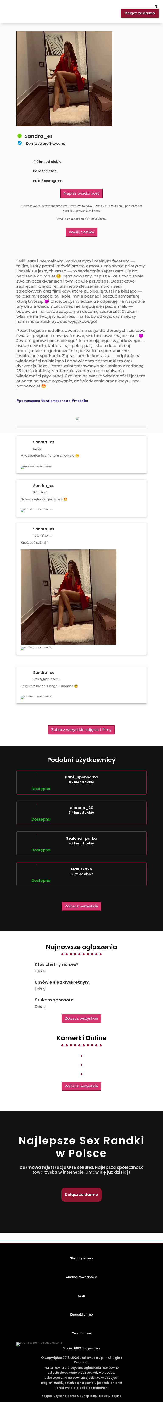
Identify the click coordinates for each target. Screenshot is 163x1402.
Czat (81, 1296)
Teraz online (81, 1333)
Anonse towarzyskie (81, 1277)
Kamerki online (81, 1314)
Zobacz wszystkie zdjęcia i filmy (81, 729)
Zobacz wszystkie (81, 906)
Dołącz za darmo (140, 13)
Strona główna (81, 1258)
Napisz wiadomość (81, 193)
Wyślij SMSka (81, 232)
